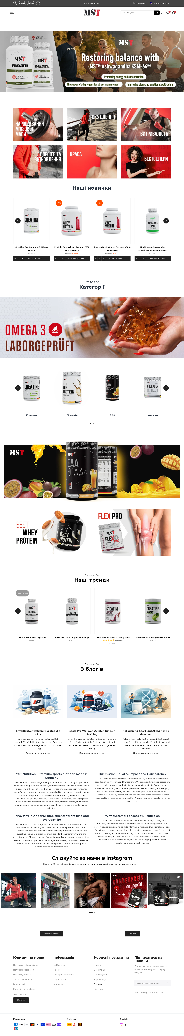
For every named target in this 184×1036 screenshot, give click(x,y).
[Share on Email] (33, 3)
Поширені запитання (64, 974)
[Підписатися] (167, 983)
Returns (132, 934)
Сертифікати (60, 979)
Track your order (51, 934)
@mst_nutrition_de (62, 864)
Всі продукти (100, 974)
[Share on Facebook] (15, 3)
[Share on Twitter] (20, 3)
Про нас (58, 970)
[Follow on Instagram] (121, 1025)
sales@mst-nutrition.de (152, 992)
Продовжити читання (36, 753)
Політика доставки (22, 974)
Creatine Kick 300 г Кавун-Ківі (154, 637)
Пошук (97, 965)
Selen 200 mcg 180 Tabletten (154, 247)
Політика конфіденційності (26, 965)
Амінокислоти (114, 415)
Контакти (58, 984)
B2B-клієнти (59, 965)
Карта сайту (100, 979)
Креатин (154, 415)
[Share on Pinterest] (24, 3)
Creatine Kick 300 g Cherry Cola (73, 637)
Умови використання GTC (25, 979)
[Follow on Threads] (125, 1025)
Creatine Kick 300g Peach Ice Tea (114, 637)
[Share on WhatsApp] (38, 3)
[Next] (166, 220)
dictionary (98, 989)
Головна (98, 984)
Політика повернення (23, 970)
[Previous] (18, 220)
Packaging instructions (24, 989)
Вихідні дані (19, 984)
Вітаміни (33, 415)
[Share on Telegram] (29, 3)
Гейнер (73, 415)
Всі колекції (99, 970)
